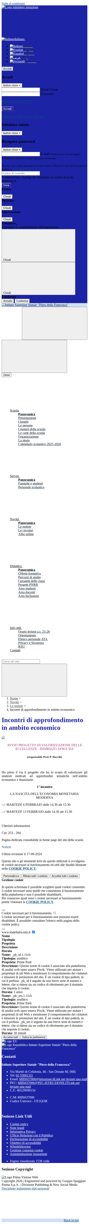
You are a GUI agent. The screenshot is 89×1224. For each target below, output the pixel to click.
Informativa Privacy (23, 1131)
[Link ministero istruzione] (20, 7)
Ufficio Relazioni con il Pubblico (31, 1135)
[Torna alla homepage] (44, 305)
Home (14, 698)
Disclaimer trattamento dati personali (25, 1188)
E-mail (45, 154)
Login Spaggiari (22, 169)
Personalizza (11, 876)
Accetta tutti (65, 876)
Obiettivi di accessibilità (25, 1143)
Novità (14, 702)
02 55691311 (24, 1075)
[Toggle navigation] (34, 356)
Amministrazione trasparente (28, 1154)
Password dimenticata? (16, 101)
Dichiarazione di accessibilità (29, 1139)
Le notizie (16, 706)
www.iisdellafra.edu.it (16, 932)
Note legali (17, 1128)
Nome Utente (49, 89)
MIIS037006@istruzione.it (53, 1079)
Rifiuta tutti (35, 876)
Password (47, 94)
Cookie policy (19, 1124)
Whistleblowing (20, 1146)
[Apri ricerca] (54, 323)
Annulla (7, 300)
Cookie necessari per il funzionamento (27, 913)
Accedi (7, 68)
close (6, 375)
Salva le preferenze (33, 1037)
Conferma (22, 300)
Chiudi (7, 196)
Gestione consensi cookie (26, 1150)
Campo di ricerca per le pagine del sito (27, 657)
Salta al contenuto (13, 3)
